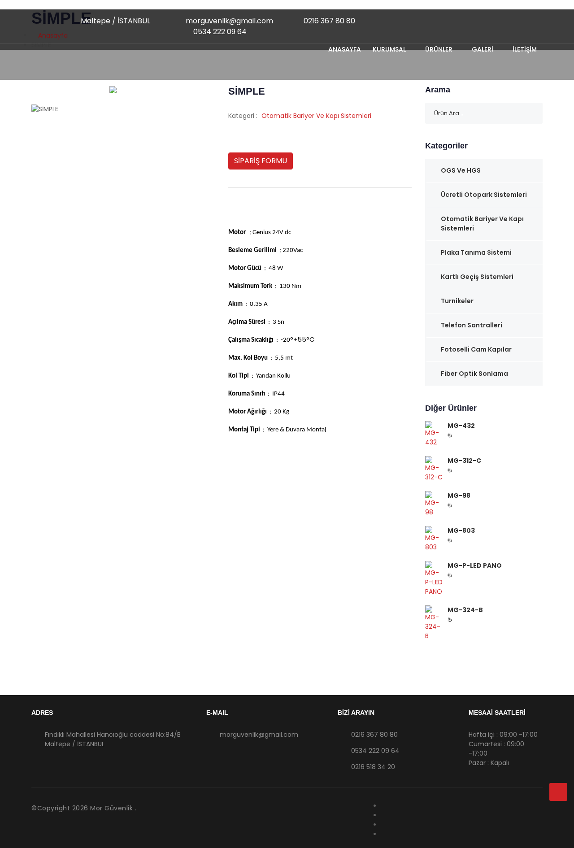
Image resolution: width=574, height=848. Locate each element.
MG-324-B (465, 609)
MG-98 (459, 495)
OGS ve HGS (461, 170)
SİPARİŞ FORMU (260, 161)
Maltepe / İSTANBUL (114, 21)
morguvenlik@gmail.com (228, 21)
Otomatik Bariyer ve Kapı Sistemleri (482, 223)
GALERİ (483, 49)
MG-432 (461, 425)
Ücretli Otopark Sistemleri (484, 194)
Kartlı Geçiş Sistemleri (477, 276)
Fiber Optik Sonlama (474, 373)
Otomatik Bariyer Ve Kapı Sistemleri (316, 115)
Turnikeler (457, 300)
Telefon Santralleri (471, 325)
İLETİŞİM (525, 49)
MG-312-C (464, 460)
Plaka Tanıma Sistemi (476, 252)
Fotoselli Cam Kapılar (476, 349)
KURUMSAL (390, 49)
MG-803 (461, 530)
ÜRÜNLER (439, 49)
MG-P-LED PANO (475, 565)
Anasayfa (344, 49)
